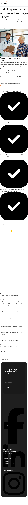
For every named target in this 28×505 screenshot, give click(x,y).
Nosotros (5, 474)
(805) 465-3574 (6, 439)
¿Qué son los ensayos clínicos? (9, 453)
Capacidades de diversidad (8, 465)
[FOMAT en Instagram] (14, 496)
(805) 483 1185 (6, 429)
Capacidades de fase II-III (8, 463)
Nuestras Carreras (6, 476)
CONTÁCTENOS (4, 351)
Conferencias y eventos (8, 478)
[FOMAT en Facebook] (14, 443)
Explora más (4, 231)
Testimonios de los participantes (9, 451)
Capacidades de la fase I (8, 461)
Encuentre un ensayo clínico (9, 449)
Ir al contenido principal (5, 1)
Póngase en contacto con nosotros (10, 83)
